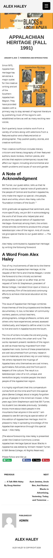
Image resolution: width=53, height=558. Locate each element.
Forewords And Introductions (34, 58)
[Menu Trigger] (46, 6)
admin (23, 520)
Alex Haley (15, 6)
